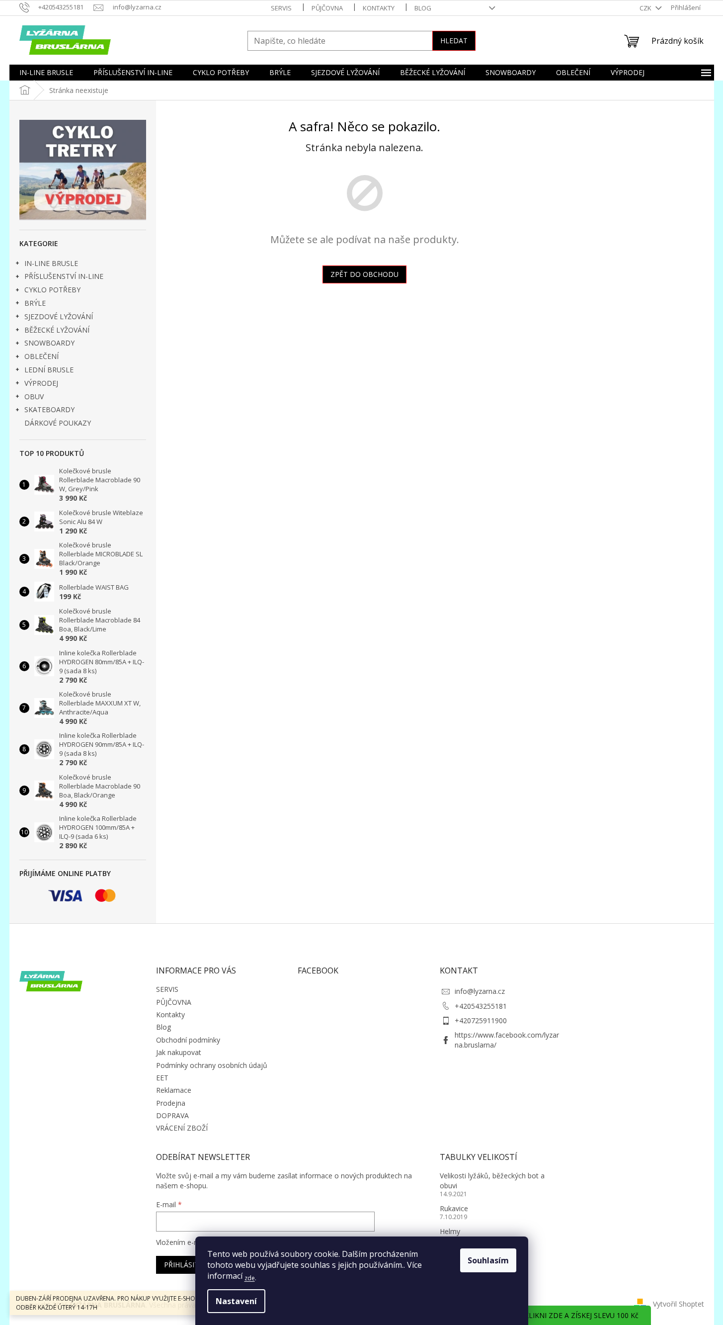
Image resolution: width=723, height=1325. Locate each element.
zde (249, 1278)
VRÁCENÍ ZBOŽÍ (182, 1128)
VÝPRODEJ (41, 383)
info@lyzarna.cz (480, 991)
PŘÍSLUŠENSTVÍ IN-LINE (63, 276)
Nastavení (236, 1301)
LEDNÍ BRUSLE (49, 369)
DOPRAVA (172, 1115)
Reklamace (173, 1090)
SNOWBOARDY (49, 343)
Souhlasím (488, 1260)
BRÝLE (35, 303)
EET (162, 1077)
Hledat (454, 40)
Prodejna (170, 1103)
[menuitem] (46, 73)
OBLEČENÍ (41, 356)
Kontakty (379, 7)
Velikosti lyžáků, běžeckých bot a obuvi (492, 1180)
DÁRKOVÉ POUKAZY (57, 423)
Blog (422, 7)
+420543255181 (481, 1006)
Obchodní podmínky (188, 1040)
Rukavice (454, 1208)
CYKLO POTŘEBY (52, 289)
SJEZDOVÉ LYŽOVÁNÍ (58, 316)
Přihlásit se (186, 1264)
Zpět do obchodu (364, 274)
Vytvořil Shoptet (678, 1304)
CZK (646, 7)
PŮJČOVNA (327, 7)
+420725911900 (481, 1020)
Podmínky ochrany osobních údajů (211, 1065)
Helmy (450, 1231)
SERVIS (281, 7)
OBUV (34, 396)
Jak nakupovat (178, 1052)
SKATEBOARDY (49, 409)
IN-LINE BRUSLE (51, 263)
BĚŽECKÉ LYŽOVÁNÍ (56, 330)
